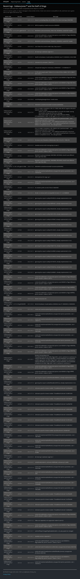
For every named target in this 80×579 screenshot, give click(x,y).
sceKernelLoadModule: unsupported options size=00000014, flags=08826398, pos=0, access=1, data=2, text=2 (55, 150)
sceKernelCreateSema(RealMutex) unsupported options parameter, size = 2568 (55, 472)
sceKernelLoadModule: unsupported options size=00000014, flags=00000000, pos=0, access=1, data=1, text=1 (55, 515)
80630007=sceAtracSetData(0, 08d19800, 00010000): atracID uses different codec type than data (54, 155)
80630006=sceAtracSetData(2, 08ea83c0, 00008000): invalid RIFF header (54, 41)
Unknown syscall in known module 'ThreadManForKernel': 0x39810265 (53, 393)
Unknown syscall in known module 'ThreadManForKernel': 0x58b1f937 (53, 425)
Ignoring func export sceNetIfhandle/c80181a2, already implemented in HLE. (55, 383)
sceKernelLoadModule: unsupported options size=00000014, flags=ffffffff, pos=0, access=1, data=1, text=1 (54, 367)
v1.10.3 (19, 193)
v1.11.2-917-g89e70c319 (19, 30)
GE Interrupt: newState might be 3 (44, 52)
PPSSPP (6, 2)
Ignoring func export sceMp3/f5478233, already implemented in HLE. (53, 198)
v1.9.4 (19, 536)
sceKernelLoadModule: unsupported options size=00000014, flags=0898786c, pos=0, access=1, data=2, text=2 (55, 346)
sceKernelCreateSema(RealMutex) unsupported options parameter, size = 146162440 (55, 446)
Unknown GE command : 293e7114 (44, 62)
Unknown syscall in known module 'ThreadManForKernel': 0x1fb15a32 (53, 420)
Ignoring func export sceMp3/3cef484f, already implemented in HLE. (53, 251)
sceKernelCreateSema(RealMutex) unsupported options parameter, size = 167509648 (55, 478)
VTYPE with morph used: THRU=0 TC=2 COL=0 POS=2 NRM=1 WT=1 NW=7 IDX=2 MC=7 (55, 73)
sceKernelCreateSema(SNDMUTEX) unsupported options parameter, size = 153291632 (55, 325)
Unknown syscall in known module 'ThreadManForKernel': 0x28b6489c (53, 504)
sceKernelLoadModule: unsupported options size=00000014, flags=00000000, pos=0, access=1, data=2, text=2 (55, 525)
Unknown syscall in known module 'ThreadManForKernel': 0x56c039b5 (53, 414)
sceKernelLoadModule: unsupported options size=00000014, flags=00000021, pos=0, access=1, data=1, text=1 (55, 94)
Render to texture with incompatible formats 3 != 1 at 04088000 (52, 193)
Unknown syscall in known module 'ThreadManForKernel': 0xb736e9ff (53, 398)
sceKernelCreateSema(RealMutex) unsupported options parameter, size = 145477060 (55, 467)
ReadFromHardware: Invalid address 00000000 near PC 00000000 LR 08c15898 (55, 57)
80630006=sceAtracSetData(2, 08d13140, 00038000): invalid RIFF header (54, 30)
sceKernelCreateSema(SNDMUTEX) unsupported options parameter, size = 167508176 (55, 182)
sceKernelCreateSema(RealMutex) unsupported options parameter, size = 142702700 (55, 341)
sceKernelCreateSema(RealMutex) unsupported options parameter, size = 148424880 (55, 488)
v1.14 (19, 122)
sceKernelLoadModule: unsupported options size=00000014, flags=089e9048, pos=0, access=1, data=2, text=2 (55, 35)
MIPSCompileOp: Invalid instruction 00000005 (47, 25)
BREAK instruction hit (40, 298)
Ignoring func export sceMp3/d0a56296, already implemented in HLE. (53, 209)
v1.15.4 (19, 78)
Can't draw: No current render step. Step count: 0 (48, 46)
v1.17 (19, 67)
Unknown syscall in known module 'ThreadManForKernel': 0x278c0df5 (53, 494)
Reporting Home (15, 1)
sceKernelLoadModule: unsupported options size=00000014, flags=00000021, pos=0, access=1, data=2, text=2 (55, 88)
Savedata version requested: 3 (43, 536)
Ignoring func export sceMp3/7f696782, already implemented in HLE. (53, 240)
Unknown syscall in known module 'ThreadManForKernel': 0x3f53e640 (53, 499)
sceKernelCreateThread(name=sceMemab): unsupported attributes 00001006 (55, 547)
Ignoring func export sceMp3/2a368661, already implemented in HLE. (53, 272)
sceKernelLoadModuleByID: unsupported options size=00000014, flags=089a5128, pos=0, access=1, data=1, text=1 (52, 557)
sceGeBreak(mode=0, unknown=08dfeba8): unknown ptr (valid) (51, 462)
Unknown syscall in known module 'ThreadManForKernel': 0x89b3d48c (53, 409)
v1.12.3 (19, 145)
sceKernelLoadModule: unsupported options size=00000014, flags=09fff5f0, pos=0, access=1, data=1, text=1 (55, 288)
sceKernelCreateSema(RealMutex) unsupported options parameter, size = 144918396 (55, 314)
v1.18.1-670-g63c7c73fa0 (19, 166)
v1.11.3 (19, 309)
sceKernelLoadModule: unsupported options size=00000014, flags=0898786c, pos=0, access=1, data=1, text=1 (55, 351)
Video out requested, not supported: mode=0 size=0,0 (49, 520)
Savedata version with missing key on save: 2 (47, 145)
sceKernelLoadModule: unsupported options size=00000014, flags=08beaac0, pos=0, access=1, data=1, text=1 (55, 282)
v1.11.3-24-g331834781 (20, 304)
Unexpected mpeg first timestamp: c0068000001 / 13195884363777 (53, 67)
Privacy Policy (6, 574)
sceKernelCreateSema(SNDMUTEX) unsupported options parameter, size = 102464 (55, 451)
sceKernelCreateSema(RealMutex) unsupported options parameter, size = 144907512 (55, 319)
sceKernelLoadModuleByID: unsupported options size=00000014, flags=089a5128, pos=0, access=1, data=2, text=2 (52, 541)
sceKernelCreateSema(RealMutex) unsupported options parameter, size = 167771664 (55, 335)
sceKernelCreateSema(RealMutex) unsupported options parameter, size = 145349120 (55, 562)
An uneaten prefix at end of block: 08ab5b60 (47, 187)
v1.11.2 (19, 172)
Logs (28, 1)
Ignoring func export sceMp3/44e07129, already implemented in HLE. (53, 246)
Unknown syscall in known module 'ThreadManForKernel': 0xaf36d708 (53, 404)
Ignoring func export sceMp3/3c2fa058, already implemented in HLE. (53, 256)
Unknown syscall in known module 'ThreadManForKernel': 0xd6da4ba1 (53, 510)
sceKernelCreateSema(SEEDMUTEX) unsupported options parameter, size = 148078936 (55, 435)
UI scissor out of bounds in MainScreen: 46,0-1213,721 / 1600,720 (52, 140)
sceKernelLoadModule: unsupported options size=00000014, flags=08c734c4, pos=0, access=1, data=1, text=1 (55, 83)
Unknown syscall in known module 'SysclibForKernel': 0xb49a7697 (52, 430)
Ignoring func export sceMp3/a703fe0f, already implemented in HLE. (53, 219)
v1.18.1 (19, 41)
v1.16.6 (19, 73)
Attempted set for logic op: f (42, 177)
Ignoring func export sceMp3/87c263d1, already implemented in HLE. (53, 230)
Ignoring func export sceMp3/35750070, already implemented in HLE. (53, 261)
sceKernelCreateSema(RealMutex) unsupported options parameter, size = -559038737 (55, 441)
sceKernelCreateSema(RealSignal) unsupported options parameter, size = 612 (55, 309)
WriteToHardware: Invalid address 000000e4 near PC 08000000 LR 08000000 (55, 304)
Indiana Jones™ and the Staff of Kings (8, 20)
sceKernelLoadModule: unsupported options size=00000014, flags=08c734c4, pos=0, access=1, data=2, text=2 (55, 78)
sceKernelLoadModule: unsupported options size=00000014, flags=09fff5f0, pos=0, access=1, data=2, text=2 (55, 293)
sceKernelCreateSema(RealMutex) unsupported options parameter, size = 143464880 (55, 483)
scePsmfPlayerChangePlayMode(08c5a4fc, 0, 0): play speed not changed (54, 531)
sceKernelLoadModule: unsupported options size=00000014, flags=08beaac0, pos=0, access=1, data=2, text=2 (55, 277)
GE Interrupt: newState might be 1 (44, 457)
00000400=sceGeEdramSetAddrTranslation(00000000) (49, 104)
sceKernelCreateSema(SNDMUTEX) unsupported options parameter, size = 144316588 (55, 330)
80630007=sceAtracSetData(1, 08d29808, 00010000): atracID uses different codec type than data (54, 161)
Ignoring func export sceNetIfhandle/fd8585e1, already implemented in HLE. (55, 377)
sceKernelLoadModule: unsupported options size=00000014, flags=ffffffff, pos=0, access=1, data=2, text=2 (54, 372)
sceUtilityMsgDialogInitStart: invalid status (46, 99)
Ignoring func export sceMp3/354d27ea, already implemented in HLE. (53, 267)
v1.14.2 (19, 140)
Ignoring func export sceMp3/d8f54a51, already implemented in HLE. (53, 203)
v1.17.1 (19, 20)
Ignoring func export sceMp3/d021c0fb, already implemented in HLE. (53, 214)
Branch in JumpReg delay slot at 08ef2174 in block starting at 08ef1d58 (54, 20)
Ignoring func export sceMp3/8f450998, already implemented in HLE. (53, 224)
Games (24, 1)
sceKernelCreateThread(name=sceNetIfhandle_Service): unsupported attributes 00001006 (53, 552)
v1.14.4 (19, 367)
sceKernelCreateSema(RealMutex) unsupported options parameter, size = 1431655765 (55, 171)
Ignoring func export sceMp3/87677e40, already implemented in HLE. (53, 235)
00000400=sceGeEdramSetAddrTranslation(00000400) (49, 166)
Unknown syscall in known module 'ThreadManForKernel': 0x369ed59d (53, 388)
